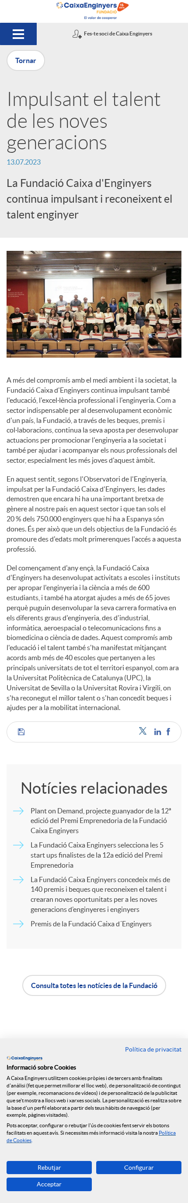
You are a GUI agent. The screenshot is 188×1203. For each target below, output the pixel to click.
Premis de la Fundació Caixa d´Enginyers (91, 924)
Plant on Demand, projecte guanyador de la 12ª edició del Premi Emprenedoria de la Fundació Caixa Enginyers (101, 821)
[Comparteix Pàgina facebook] (168, 731)
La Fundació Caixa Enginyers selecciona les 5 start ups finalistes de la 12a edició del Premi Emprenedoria (97, 855)
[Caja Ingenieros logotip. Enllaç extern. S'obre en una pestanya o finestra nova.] (24, 1058)
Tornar (25, 60)
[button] (21, 732)
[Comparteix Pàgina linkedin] (158, 731)
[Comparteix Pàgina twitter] (144, 731)
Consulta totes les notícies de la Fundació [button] (94, 985)
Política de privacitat (153, 1049)
